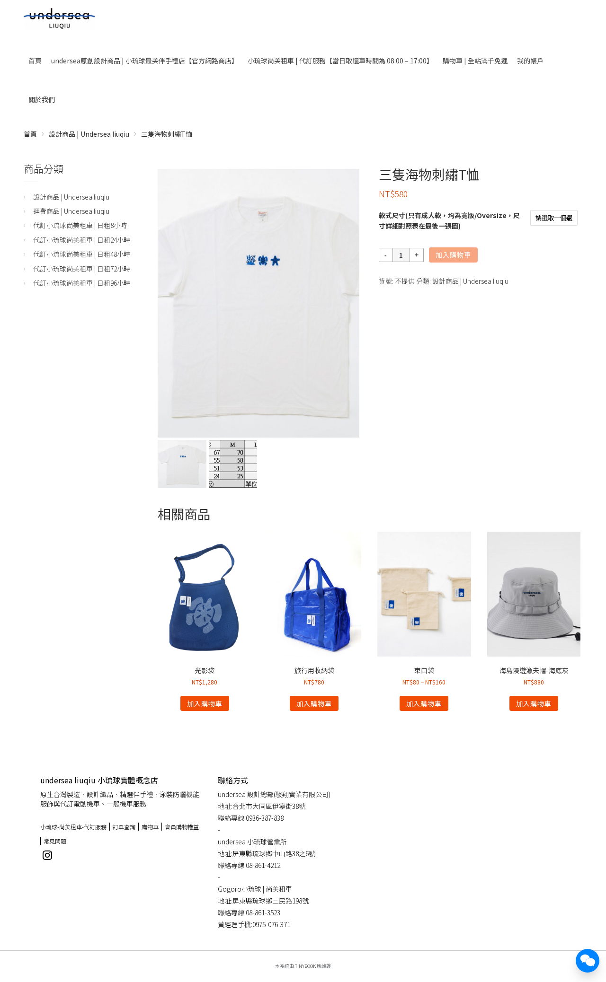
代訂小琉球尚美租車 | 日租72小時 (81, 268)
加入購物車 (453, 255)
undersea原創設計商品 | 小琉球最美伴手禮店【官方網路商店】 (144, 60)
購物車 (150, 827)
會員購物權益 (182, 827)
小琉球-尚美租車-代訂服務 (73, 827)
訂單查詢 (124, 827)
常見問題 (55, 841)
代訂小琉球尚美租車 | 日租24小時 (81, 240)
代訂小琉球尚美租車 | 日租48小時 (81, 254)
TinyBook (305, 966)
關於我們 (41, 99)
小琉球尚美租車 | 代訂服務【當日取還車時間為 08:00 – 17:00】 (340, 60)
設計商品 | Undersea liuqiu (89, 134)
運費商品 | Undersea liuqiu (71, 211)
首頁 (35, 60)
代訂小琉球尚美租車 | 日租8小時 (80, 225)
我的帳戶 (530, 60)
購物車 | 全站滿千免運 (475, 60)
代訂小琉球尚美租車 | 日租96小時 (81, 283)
